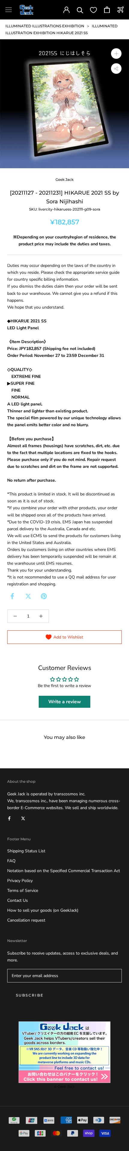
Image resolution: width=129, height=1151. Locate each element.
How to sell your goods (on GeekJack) (42, 910)
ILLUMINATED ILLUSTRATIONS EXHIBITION (44, 26)
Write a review (64, 701)
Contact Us (17, 900)
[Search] (80, 10)
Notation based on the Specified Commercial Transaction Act (63, 871)
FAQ (11, 861)
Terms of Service (22, 890)
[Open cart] (107, 10)
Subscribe (30, 995)
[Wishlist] (93, 10)
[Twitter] (28, 596)
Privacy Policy (20, 880)
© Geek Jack (64, 1086)
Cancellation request (26, 920)
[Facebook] (12, 596)
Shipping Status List (26, 851)
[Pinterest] (44, 596)
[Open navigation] (8, 10)
